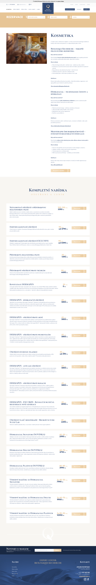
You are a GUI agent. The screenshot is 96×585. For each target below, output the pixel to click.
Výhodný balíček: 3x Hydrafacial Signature (26, 480)
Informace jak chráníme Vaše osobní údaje (72, 550)
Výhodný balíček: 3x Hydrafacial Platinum (31, 513)
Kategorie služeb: (33, 17)
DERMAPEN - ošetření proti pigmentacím (30, 334)
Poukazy (79, 9)
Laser (38, 9)
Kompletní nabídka (58, 170)
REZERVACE (86, 9)
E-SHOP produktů (70, 9)
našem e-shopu (60, 1)
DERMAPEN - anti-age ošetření (25, 365)
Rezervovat (77, 208)
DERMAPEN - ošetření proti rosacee (28, 383)
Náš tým (71, 4)
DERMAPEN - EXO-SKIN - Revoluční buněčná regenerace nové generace (32, 403)
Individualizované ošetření (23, 227)
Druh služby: (54, 17)
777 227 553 (11, 4)
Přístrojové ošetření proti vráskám (27, 270)
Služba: (75, 17)
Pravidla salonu (82, 4)
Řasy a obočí (32, 9)
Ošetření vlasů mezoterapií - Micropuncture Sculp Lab (32, 421)
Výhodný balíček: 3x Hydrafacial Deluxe (30, 497)
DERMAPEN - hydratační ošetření (27, 300)
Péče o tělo (24, 9)
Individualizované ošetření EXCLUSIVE (29, 240)
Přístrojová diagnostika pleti (24, 254)
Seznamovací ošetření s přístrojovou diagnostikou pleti (28, 208)
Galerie (76, 4)
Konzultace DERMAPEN (22, 284)
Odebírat (57, 550)
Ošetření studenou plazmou (24, 352)
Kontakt (88, 4)
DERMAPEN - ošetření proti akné (26, 317)
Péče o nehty (16, 9)
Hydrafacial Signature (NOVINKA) (27, 434)
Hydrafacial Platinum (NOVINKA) (27, 465)
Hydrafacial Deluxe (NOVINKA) (26, 450)
